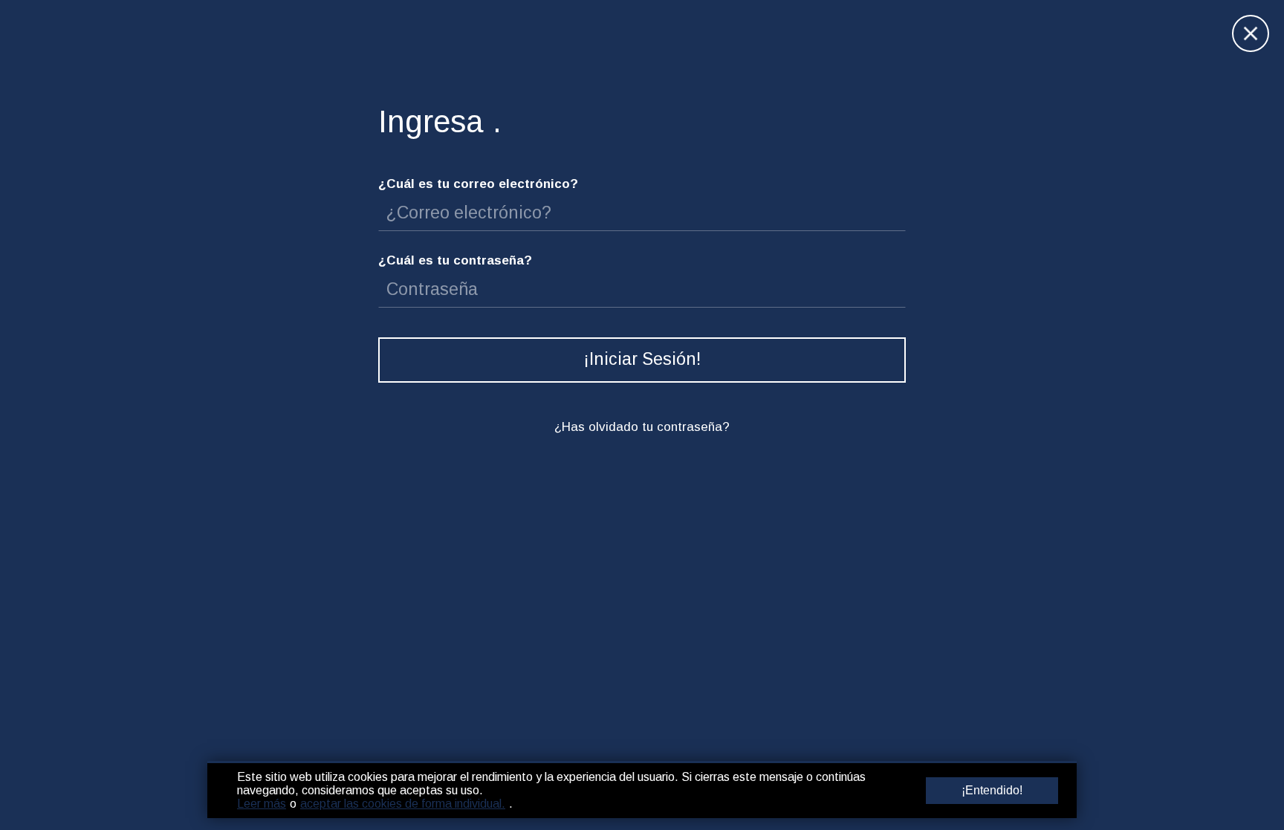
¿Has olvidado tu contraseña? (642, 427)
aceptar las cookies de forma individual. (402, 803)
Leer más (261, 803)
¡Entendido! (992, 790)
